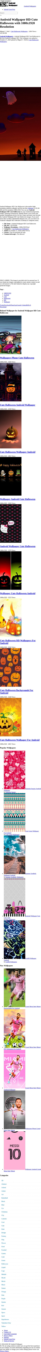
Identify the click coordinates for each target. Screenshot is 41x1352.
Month (3, 1278)
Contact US (7, 1332)
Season (3, 1309)
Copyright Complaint (10, 1334)
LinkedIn (25, 305)
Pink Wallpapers (10, 919)
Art (2, 1194)
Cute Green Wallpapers (12, 834)
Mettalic (3, 1274)
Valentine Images (10, 792)
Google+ (19, 305)
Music (3, 1285)
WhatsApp (13, 305)
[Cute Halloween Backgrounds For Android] (10, 686)
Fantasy (3, 1236)
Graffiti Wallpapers (11, 962)
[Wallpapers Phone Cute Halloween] (10, 353)
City (2, 1215)
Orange (3, 1292)
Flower (3, 1243)
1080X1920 (7, 293)
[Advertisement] (20, 65)
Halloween (7, 298)
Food (3, 1246)
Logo (3, 1271)
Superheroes (5, 1319)
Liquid (3, 1267)
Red (2, 1305)
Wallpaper (7, 302)
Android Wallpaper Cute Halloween (17, 546)
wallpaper (30, 208)
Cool (2, 1222)
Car (2, 1208)
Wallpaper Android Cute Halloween (17, 499)
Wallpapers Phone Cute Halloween (17, 358)
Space (3, 1312)
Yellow (3, 1326)
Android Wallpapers (30, 6)
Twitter (2, 305)
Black (3, 1201)
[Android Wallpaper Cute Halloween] (10, 542)
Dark (2, 1229)
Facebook (7, 305)
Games (3, 1253)
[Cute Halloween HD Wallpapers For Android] (10, 636)
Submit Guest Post (9, 9)
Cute (5, 296)
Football (3, 1250)
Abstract (3, 1184)
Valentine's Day (6, 1323)
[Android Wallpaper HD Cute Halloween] (20, 124)
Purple (3, 1298)
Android (6, 295)
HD (5, 300)
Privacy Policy (8, 1335)
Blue (2, 1205)
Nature (3, 1288)
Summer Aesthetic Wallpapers (14, 877)
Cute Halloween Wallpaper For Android (19, 740)
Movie (3, 1281)
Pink (2, 1295)
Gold (2, 1257)
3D (2, 1180)
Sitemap (6, 1337)
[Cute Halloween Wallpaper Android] (10, 448)
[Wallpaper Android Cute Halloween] (10, 495)
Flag (2, 1239)
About (6, 1330)
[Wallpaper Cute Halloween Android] (10, 589)
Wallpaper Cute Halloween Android (17, 593)
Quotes (3, 1302)
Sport (3, 1316)
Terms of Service (9, 1341)
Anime (3, 1191)
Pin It (29, 305)
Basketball (4, 1198)
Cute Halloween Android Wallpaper (17, 405)
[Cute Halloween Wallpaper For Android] (10, 736)
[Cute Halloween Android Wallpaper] (10, 401)
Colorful (3, 1219)
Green (3, 1260)
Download (3, 307)
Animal (3, 1187)
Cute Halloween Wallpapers (19, 31)
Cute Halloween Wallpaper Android (17, 452)
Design (3, 1232)
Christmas (4, 1212)
